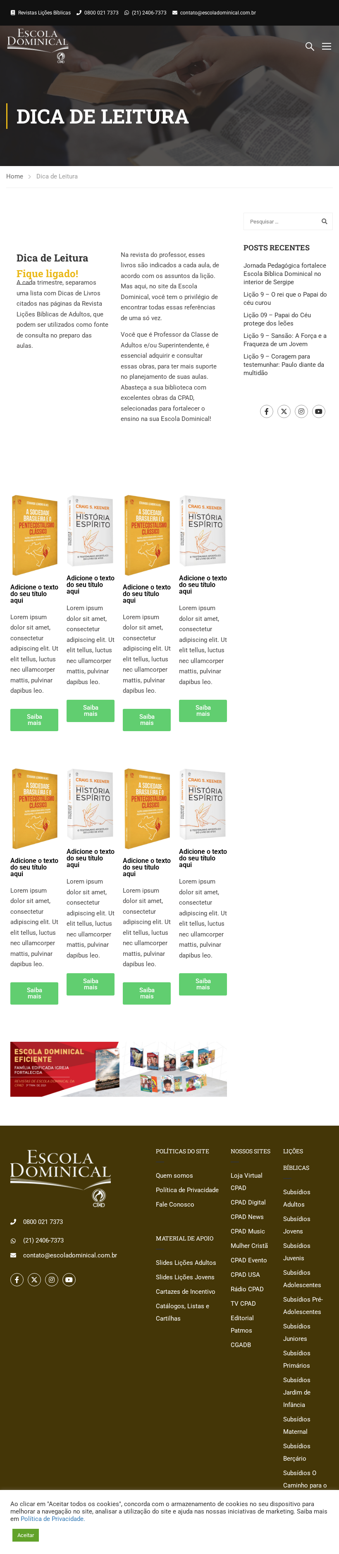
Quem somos (174, 1175)
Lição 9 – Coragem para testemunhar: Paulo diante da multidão (284, 365)
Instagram (301, 411)
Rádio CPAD (247, 1289)
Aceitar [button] (25, 1535)
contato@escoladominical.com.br (218, 13)
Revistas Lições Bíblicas (44, 13)
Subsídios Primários (296, 1359)
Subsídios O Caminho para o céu (305, 1485)
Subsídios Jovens (296, 1225)
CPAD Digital (248, 1202)
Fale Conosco (175, 1204)
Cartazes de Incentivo (185, 1291)
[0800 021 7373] (13, 1222)
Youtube (318, 411)
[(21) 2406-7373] (13, 1241)
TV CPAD (243, 1303)
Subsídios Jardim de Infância (296, 1392)
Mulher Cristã (249, 1246)
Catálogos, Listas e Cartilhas (182, 1312)
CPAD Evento (249, 1260)
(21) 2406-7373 (149, 13)
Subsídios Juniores (296, 1333)
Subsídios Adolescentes (302, 1279)
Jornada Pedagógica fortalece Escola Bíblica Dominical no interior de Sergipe (285, 274)
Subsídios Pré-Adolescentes (303, 1306)
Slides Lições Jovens (185, 1277)
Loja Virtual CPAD (247, 1182)
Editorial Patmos (242, 1324)
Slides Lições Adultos (186, 1262)
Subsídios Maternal (296, 1425)
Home (14, 176)
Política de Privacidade (187, 1190)
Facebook (266, 411)
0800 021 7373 (101, 13)
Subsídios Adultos (296, 1198)
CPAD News (247, 1217)
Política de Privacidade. (53, 1519)
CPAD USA (245, 1274)
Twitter (284, 411)
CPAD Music (248, 1231)
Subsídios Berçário (296, 1452)
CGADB (241, 1345)
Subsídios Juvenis (296, 1252)
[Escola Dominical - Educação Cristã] (37, 46)
